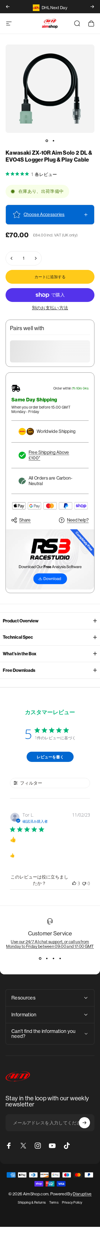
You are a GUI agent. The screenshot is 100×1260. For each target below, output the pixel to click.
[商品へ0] (46, 140)
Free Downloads (19, 670)
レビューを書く (50, 756)
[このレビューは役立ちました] (74, 883)
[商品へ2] (53, 140)
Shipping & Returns (32, 1202)
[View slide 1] (40, 958)
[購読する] (84, 1122)
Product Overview (21, 621)
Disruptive (82, 1193)
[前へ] (8, 6)
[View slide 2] (46, 958)
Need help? (78, 520)
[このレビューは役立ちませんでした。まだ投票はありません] (84, 883)
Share (25, 520)
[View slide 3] (53, 958)
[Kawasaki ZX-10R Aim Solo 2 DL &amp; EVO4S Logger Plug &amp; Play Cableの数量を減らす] (12, 258)
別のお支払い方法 (50, 308)
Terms (54, 1202)
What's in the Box (19, 653)
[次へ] (92, 6)
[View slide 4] (60, 958)
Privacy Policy (72, 1202)
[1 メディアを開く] (50, 88)
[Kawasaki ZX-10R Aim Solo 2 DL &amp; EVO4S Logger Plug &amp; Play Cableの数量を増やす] (35, 258)
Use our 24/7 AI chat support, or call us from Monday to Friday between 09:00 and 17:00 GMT (50, 944)
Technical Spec (18, 637)
